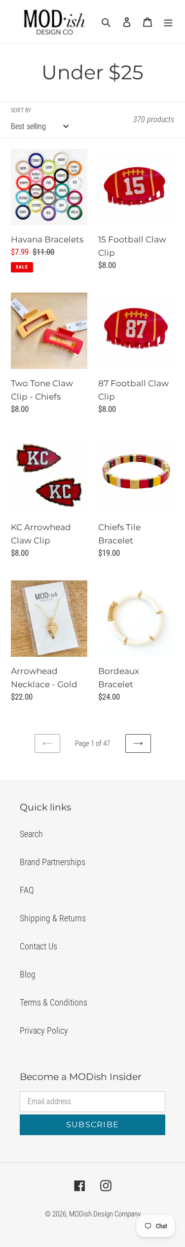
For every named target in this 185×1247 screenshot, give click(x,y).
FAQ (27, 890)
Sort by (21, 110)
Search (31, 834)
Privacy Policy (44, 1030)
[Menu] (168, 21)
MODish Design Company (105, 1214)
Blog (28, 974)
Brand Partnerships (52, 862)
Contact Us (38, 946)
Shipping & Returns (53, 918)
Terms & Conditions (53, 1002)
